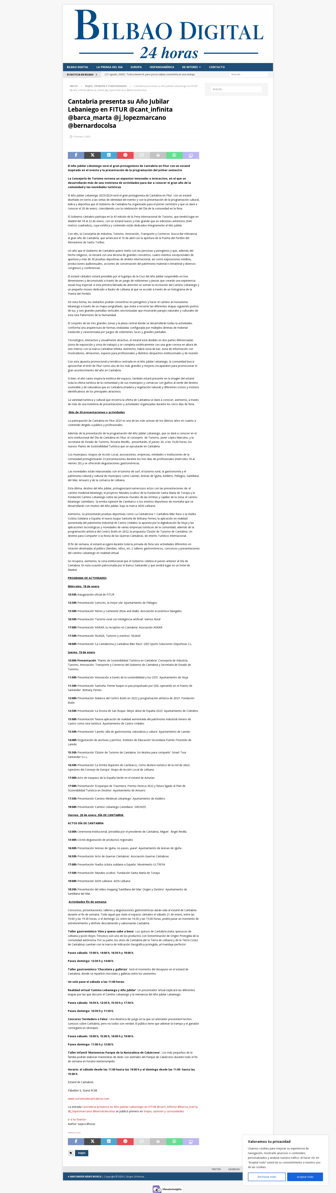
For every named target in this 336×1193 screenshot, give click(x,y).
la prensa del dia (109, 67)
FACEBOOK (234, 1169)
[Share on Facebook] (76, 155)
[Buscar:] (248, 74)
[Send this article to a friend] (142, 155)
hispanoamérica (162, 67)
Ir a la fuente (77, 1119)
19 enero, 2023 (81, 136)
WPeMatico (77, 1132)
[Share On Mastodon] (191, 155)
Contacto (217, 67)
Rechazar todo (267, 1177)
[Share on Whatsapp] (174, 155)
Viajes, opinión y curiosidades (164, 1111)
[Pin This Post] (125, 155)
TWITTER (216, 1169)
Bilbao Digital (77, 67)
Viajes (81, 1153)
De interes (190, 67)
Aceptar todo (305, 1177)
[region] (285, 1160)
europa (136, 67)
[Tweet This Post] (92, 155)
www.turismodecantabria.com (88, 1098)
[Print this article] (158, 155)
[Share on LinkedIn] (109, 155)
